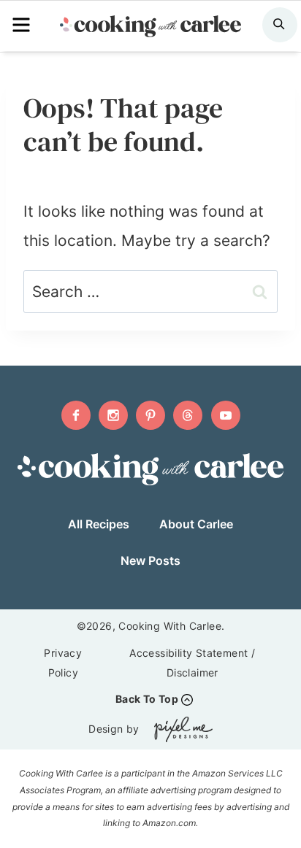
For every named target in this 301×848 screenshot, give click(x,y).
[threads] (187, 415)
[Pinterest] (150, 415)
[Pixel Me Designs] (180, 729)
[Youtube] (225, 415)
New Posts (150, 560)
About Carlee (196, 524)
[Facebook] (76, 415)
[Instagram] (113, 415)
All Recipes (98, 524)
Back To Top (146, 699)
